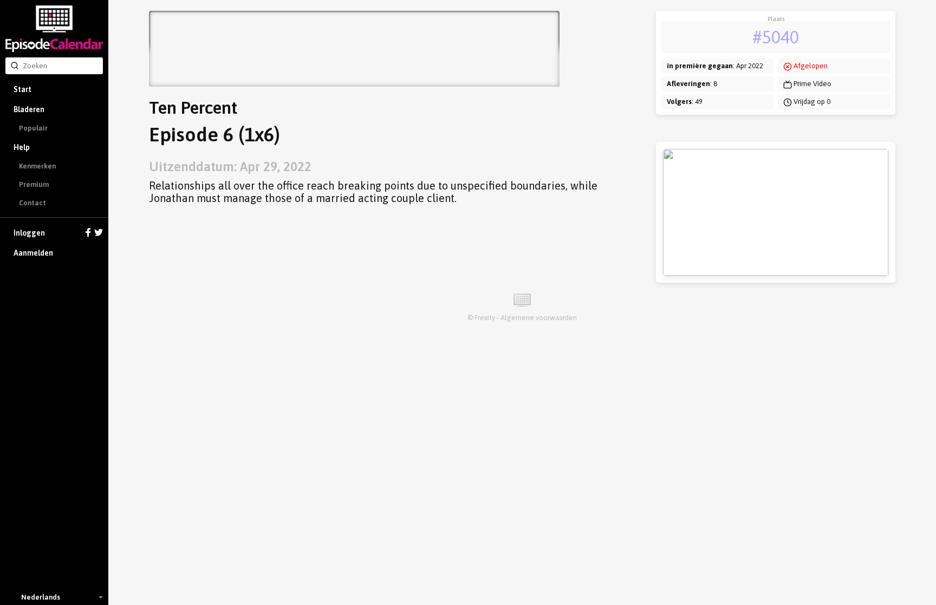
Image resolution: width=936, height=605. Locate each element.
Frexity (484, 318)
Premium (34, 184)
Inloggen (29, 233)
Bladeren (29, 109)
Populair (33, 128)
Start (22, 89)
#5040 (775, 37)
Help (22, 147)
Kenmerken (37, 166)
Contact (32, 203)
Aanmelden (33, 253)
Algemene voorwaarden (538, 318)
